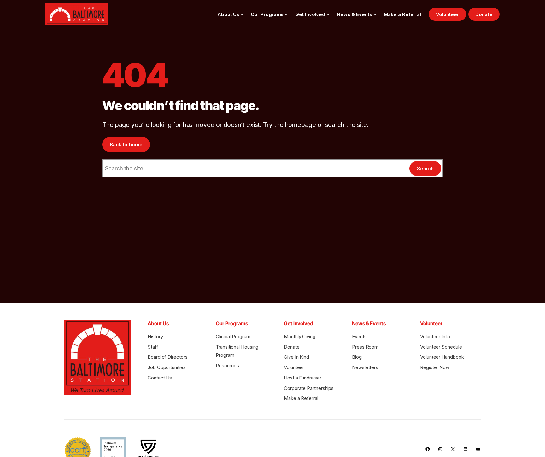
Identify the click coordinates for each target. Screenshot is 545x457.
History (155, 336)
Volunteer (447, 14)
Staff (153, 347)
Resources (227, 365)
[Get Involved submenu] (327, 14)
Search (425, 168)
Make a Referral (301, 398)
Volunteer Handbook (442, 357)
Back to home (126, 145)
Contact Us (160, 378)
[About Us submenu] (241, 14)
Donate (483, 14)
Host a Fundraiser (302, 378)
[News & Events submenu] (374, 14)
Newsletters (365, 367)
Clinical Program (233, 336)
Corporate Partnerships (309, 388)
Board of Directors (167, 357)
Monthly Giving (299, 336)
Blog (357, 357)
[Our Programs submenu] (286, 14)
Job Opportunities (167, 367)
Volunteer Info (435, 336)
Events (359, 336)
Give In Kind (296, 357)
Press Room (365, 347)
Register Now (434, 367)
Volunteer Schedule (441, 347)
